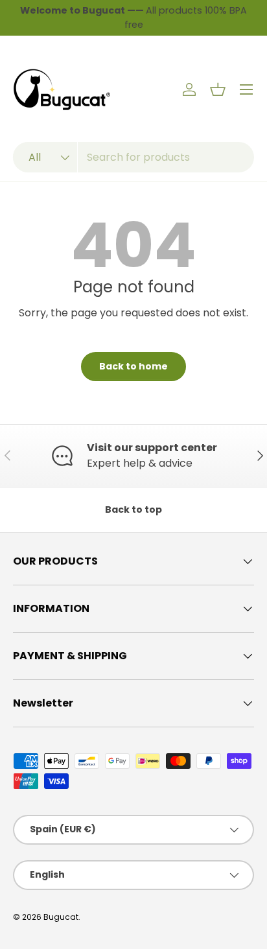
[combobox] (133, 157)
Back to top (133, 509)
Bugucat (60, 916)
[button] (217, 89)
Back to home (133, 366)
